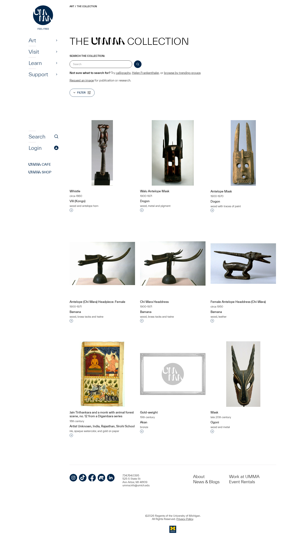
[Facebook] (92, 477)
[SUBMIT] (138, 64)
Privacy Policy (184, 518)
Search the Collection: (87, 55)
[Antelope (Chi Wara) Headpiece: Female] (102, 263)
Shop (40, 172)
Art (32, 40)
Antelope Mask (221, 191)
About (199, 476)
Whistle (75, 191)
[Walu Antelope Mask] (173, 153)
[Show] (56, 40)
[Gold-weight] (173, 374)
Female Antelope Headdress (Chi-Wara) (238, 301)
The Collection (87, 6)
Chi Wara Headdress (154, 301)
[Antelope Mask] (243, 153)
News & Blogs (206, 481)
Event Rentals (242, 481)
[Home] (43, 18)
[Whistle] (102, 153)
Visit (34, 52)
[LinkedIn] (111, 477)
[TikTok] (82, 477)
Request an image (82, 80)
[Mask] (243, 374)
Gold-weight (149, 412)
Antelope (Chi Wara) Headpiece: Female (97, 301)
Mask (214, 412)
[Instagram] (73, 477)
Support (38, 74)
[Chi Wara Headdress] (173, 263)
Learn (35, 63)
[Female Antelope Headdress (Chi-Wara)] (243, 263)
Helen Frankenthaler (145, 72)
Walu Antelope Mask (154, 191)
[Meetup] (101, 477)
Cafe (40, 164)
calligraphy (123, 72)
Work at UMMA (244, 476)
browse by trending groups (182, 72)
